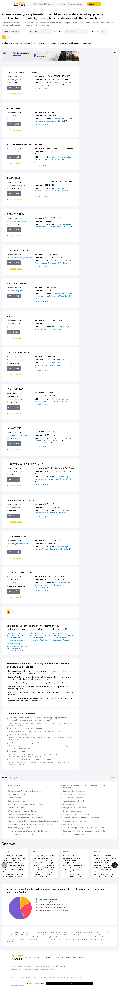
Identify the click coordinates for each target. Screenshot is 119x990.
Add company (94, 4)
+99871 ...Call (13, 407)
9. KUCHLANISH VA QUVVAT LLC (21, 353)
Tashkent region (58, 83)
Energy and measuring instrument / (18, 43)
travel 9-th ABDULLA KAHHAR (60, 296)
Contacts (55, 957)
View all (114, 778)
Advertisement (66, 957)
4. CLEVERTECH (14, 178)
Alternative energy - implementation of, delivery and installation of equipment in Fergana (63, 636)
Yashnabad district (41, 121)
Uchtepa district (48, 479)
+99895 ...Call (13, 88)
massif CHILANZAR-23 (63, 479)
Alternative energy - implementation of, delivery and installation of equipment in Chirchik (17, 647)
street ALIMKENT (63, 329)
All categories (31, 957)
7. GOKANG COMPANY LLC (19, 283)
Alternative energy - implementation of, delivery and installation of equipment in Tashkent (40, 636)
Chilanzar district (48, 365)
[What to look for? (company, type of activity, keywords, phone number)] (32, 4)
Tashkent (68, 83)
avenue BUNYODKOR (64, 365)
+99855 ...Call (13, 332)
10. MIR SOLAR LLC (15, 389)
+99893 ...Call (13, 263)
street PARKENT (66, 159)
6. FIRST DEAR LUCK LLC (18, 250)
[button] (20, 93)
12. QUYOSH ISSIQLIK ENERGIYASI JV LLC (25, 464)
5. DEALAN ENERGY (15, 214)
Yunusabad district (49, 585)
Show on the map (41, 88)
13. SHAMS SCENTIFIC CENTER (20, 500)
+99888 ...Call (13, 194)
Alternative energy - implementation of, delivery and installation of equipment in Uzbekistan (17, 636)
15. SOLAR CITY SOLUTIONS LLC (21, 572)
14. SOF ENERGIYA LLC (17, 536)
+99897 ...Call (13, 230)
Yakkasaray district (41, 85)
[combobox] (109, 4)
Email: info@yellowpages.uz (21, 966)
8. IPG (9, 316)
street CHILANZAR (62, 513)
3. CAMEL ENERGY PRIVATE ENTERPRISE (24, 144)
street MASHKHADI (56, 121)
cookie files (33, 984)
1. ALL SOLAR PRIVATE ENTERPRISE (22, 72)
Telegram (62, 966)
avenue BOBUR (55, 85)
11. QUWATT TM (14, 428)
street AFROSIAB (53, 440)
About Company (44, 957)
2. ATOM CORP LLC (15, 108)
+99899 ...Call (13, 157)
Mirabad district (40, 440)
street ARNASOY (62, 549)
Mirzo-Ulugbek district (50, 159)
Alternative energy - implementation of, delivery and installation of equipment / (62, 43)
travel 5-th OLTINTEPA (60, 263)
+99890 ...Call (13, 368)
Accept (69, 984)
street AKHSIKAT (63, 401)
